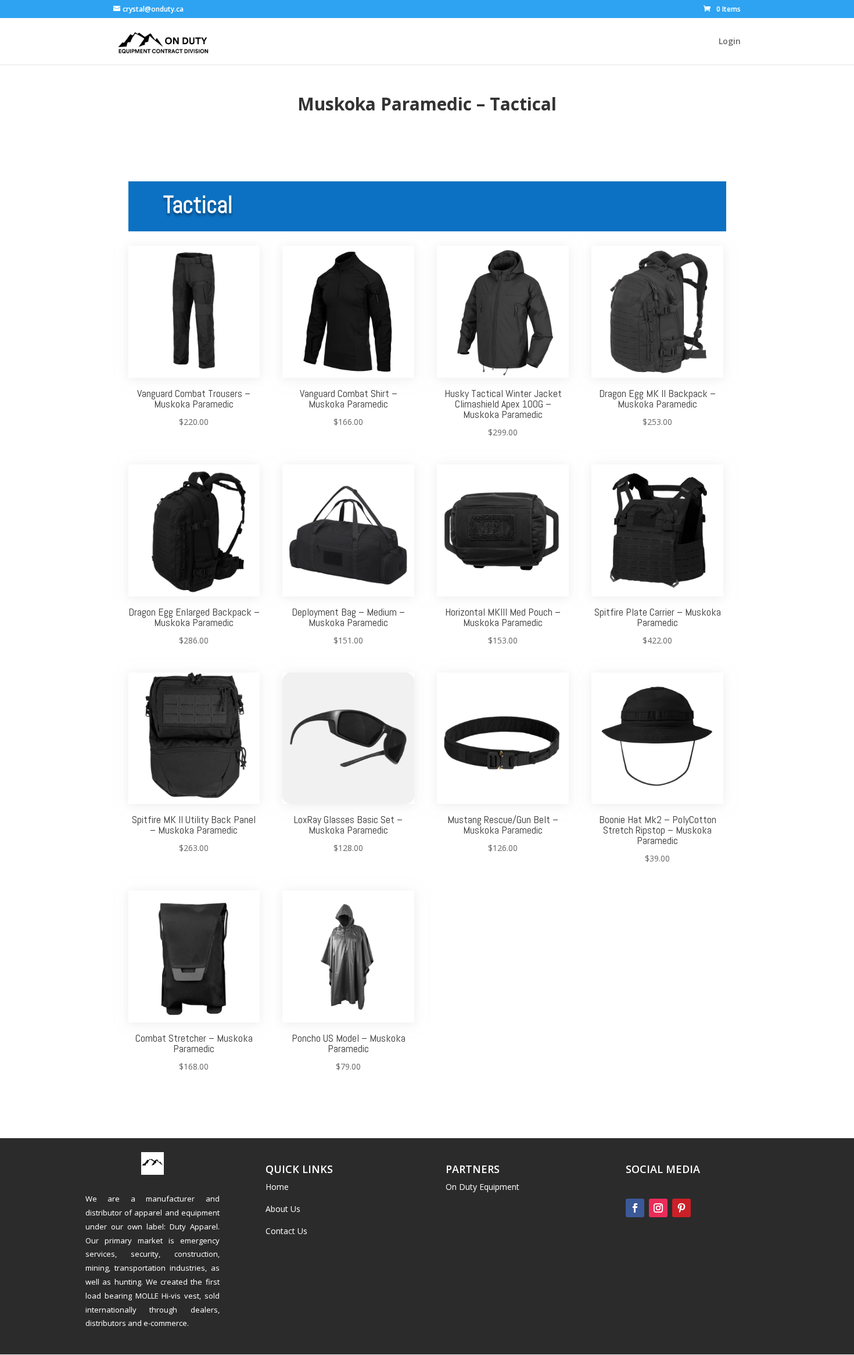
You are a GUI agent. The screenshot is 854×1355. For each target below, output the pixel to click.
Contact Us (286, 1230)
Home (277, 1186)
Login (730, 42)
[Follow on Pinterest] (681, 1208)
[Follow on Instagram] (658, 1208)
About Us (282, 1208)
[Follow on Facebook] (635, 1208)
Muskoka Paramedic (384, 104)
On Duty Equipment (482, 1186)
